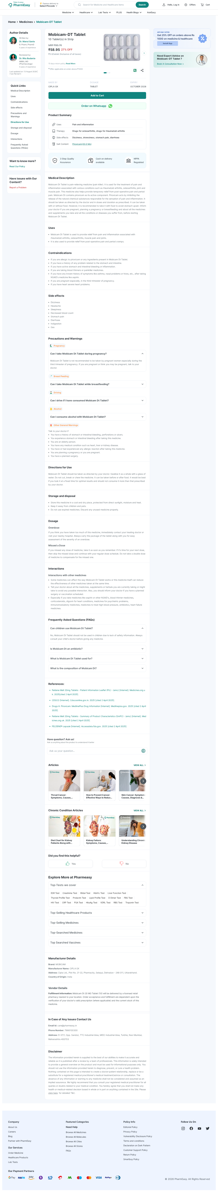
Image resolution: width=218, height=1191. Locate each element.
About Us (12, 1127)
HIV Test (55, 902)
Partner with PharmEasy (19, 1141)
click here (53, 1093)
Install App (167, 43)
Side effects (17, 107)
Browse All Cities (74, 1141)
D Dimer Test (114, 898)
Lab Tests (103, 12)
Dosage (14, 133)
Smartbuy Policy (131, 1159)
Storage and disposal (21, 127)
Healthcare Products (18, 1157)
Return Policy (129, 1154)
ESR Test (55, 893)
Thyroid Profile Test (60, 898)
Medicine (66, 12)
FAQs (68, 1150)
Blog (10, 1136)
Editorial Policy (130, 1127)
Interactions (16, 139)
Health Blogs (132, 12)
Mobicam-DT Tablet (49, 21)
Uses (13, 96)
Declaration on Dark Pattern (136, 1145)
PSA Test (78, 902)
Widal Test (85, 893)
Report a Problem (17, 187)
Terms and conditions (133, 1141)
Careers (12, 1131)
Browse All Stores (74, 1146)
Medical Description (20, 90)
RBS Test (118, 902)
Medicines (26, 21)
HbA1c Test (99, 893)
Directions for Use (20, 122)
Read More (70, 63)
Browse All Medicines (76, 1132)
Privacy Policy (130, 1131)
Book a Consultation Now (169, 64)
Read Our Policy (17, 166)
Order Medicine (15, 1153)
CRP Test (66, 902)
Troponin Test (132, 902)
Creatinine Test (70, 893)
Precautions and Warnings (19, 115)
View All (139, 765)
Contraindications (19, 102)
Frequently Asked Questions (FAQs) (19, 146)
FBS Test (128, 898)
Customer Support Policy (135, 1150)
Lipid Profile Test (97, 898)
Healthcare (84, 12)
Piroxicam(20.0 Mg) (82, 144)
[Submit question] (143, 751)
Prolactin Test (79, 898)
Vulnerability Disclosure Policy (137, 1136)
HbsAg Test (91, 902)
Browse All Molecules (76, 1137)
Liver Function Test (117, 893)
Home (12, 21)
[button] (111, 4)
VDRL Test (105, 902)
